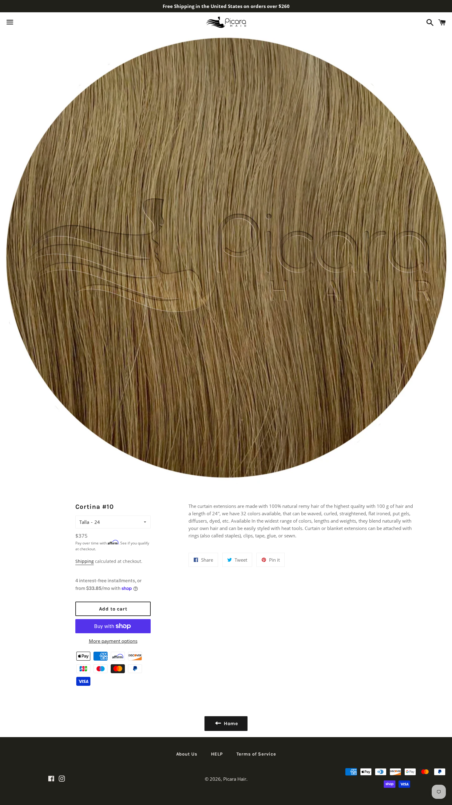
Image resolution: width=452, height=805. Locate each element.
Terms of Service (256, 754)
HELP (217, 754)
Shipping (84, 561)
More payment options (113, 641)
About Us (186, 754)
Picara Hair (234, 779)
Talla (84, 522)
